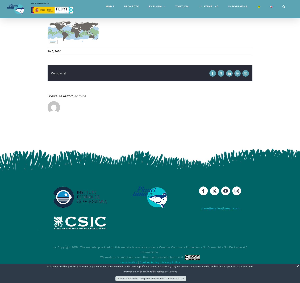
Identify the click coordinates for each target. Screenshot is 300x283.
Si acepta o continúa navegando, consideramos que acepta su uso (150, 278)
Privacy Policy (170, 262)
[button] (283, 6)
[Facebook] (203, 190)
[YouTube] (225, 190)
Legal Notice (128, 262)
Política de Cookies (166, 271)
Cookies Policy (149, 262)
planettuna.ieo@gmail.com (220, 208)
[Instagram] (236, 190)
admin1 (80, 96)
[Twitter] (214, 190)
